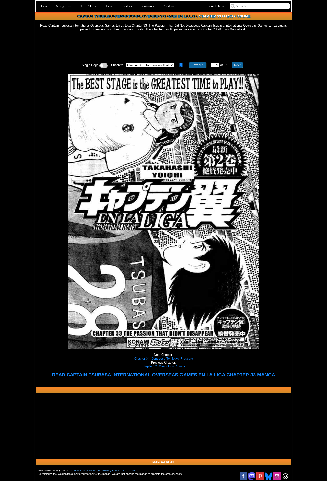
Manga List (63, 6)
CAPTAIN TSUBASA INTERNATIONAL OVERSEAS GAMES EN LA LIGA (137, 16)
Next (237, 65)
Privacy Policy (110, 470)
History (127, 6)
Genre (110, 6)
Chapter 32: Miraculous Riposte (163, 366)
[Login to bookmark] (181, 65)
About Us (79, 470)
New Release (88, 6)
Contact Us (93, 470)
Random (168, 6)
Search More (216, 6)
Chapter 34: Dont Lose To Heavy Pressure (163, 358)
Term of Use (128, 470)
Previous (198, 65)
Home (44, 6)
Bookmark (147, 6)
